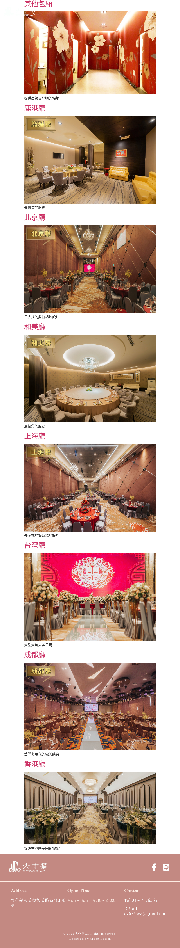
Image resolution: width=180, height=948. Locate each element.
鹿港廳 (34, 108)
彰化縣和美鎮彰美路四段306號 (38, 902)
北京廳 (34, 217)
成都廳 (34, 654)
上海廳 (34, 436)
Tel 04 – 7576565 (140, 900)
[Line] (166, 867)
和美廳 (34, 326)
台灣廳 (34, 545)
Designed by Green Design (90, 938)
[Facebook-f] (154, 867)
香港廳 (34, 764)
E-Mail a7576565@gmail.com (146, 910)
